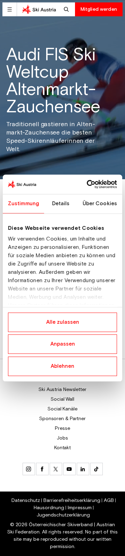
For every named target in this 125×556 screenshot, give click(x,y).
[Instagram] (29, 469)
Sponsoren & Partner (62, 419)
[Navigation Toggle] (9, 9)
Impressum (80, 508)
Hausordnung (49, 508)
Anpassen (62, 344)
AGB (109, 500)
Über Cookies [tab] (100, 203)
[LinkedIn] (83, 469)
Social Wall (62, 399)
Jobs (62, 438)
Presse (62, 428)
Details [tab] (61, 203)
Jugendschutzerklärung (63, 515)
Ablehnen (62, 366)
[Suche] (67, 9)
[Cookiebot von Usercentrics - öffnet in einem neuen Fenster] (88, 184)
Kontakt (62, 448)
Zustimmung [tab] (23, 203)
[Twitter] (56, 469)
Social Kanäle (62, 409)
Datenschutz (25, 500)
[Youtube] (69, 469)
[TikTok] (96, 469)
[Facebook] (42, 469)
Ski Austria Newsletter (62, 389)
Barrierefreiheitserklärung (71, 500)
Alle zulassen (62, 322)
